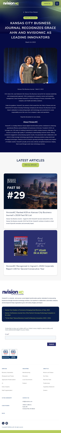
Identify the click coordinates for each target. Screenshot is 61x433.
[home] (11, 3)
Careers (45, 390)
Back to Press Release (30, 12)
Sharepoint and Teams (8, 376)
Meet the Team (47, 379)
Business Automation (7, 372)
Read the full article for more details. (30, 117)
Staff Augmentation (7, 390)
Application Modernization (9, 379)
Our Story (45, 376)
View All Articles (30, 165)
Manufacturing (26, 372)
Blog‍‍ (3, 413)
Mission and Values (48, 372)
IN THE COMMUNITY (7, 398)
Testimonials (46, 383)
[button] (57, 4)
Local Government (27, 379)
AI (2, 383)
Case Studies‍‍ (5, 405)
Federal (25, 383)
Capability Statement (48, 387)
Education (25, 376)
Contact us (47, 3)
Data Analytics (6, 387)
